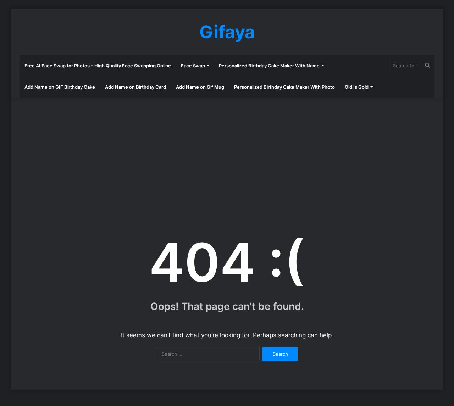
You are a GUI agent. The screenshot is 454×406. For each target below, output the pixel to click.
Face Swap (193, 65)
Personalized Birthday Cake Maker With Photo (284, 87)
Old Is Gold (357, 87)
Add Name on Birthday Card (135, 87)
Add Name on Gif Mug (200, 87)
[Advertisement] (227, 154)
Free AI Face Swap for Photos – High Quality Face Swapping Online (97, 65)
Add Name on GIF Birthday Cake (59, 87)
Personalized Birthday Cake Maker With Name (269, 65)
